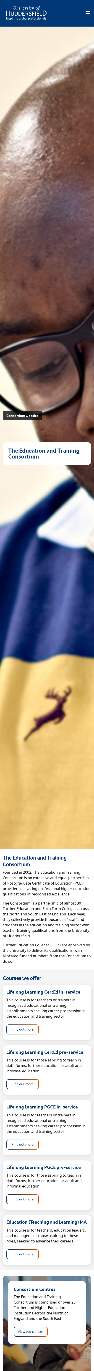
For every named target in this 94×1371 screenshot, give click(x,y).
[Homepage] (26, 13)
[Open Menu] (88, 13)
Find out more (23, 1029)
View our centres (31, 1331)
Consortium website (22, 415)
